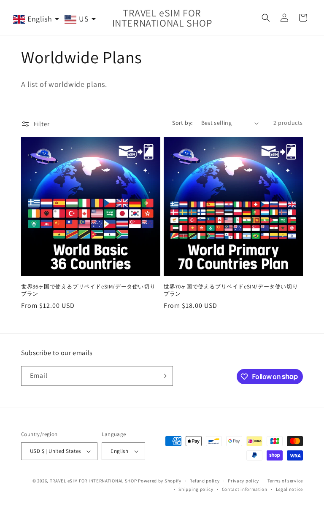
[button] (265, 17)
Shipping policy (195, 489)
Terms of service (285, 481)
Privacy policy (243, 481)
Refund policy (204, 481)
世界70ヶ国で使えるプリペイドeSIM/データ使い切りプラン (231, 290)
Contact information (244, 489)
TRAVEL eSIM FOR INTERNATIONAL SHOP (93, 481)
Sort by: (182, 123)
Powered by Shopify (159, 481)
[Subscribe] (163, 376)
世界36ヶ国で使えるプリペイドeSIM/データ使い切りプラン (88, 290)
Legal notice (289, 489)
